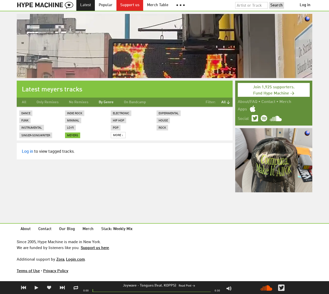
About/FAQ (247, 102)
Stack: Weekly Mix (117, 229)
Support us (129, 5)
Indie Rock (74, 113)
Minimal (73, 120)
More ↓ (118, 135)
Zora (60, 259)
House (163, 120)
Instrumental (31, 127)
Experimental (169, 113)
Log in (305, 5)
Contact (268, 102)
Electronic (121, 113)
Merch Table (157, 5)
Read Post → (187, 285)
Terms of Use (28, 270)
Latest (85, 5)
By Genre (106, 102)
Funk (25, 120)
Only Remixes (47, 102)
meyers (72, 135)
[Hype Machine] (46, 5)
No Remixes (78, 102)
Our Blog (67, 229)
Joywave (130, 285)
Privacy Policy (55, 270)
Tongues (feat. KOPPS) (158, 285)
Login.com (75, 259)
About (26, 229)
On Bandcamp (135, 102)
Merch (285, 102)
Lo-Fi (70, 127)
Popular (106, 5)
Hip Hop (118, 120)
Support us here (95, 247)
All (24, 102)
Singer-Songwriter (35, 135)
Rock (162, 127)
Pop (115, 127)
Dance (25, 113)
